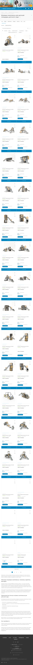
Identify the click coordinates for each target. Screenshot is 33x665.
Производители (21, 637)
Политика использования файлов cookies (17, 652)
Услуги (10, 637)
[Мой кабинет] (22, 8)
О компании (5, 637)
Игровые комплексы (8, 25)
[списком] (29, 28)
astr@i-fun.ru (17, 646)
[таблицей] (30, 28)
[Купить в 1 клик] (30, 38)
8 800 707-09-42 (14, 644)
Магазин (27, 637)
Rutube (16, 642)
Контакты (15, 639)
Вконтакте (13, 642)
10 (20, 572)
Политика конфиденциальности (17, 650)
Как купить (15, 637)
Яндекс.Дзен (18, 642)
